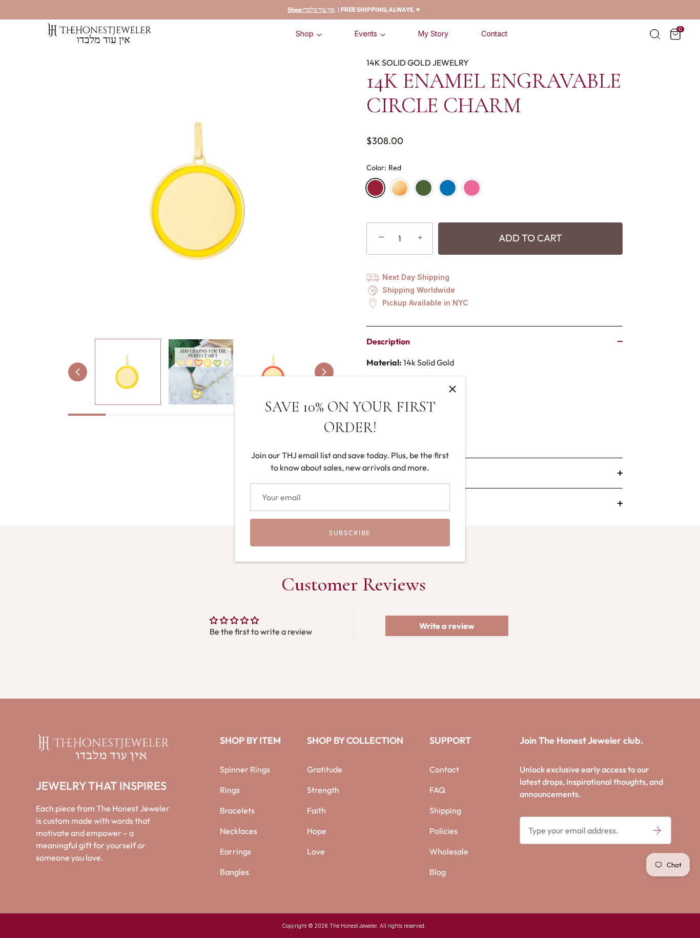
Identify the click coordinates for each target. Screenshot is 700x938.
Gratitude (324, 769)
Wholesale (448, 851)
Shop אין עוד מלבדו (311, 9)
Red (375, 188)
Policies (443, 831)
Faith (316, 810)
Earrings (235, 851)
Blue (448, 188)
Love (316, 851)
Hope (316, 831)
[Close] (452, 389)
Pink (472, 188)
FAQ (437, 790)
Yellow (399, 188)
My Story (433, 33)
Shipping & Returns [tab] (400, 503)
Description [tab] (388, 341)
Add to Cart (530, 238)
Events (366, 33)
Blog (437, 872)
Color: (383, 168)
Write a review (447, 626)
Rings (230, 790)
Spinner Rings (245, 769)
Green (424, 188)
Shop (305, 33)
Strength (323, 790)
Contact (494, 33)
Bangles (234, 872)
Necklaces (238, 831)
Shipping (445, 810)
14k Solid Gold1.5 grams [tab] (413, 399)
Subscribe (350, 532)
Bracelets (237, 810)
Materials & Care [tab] (396, 473)
